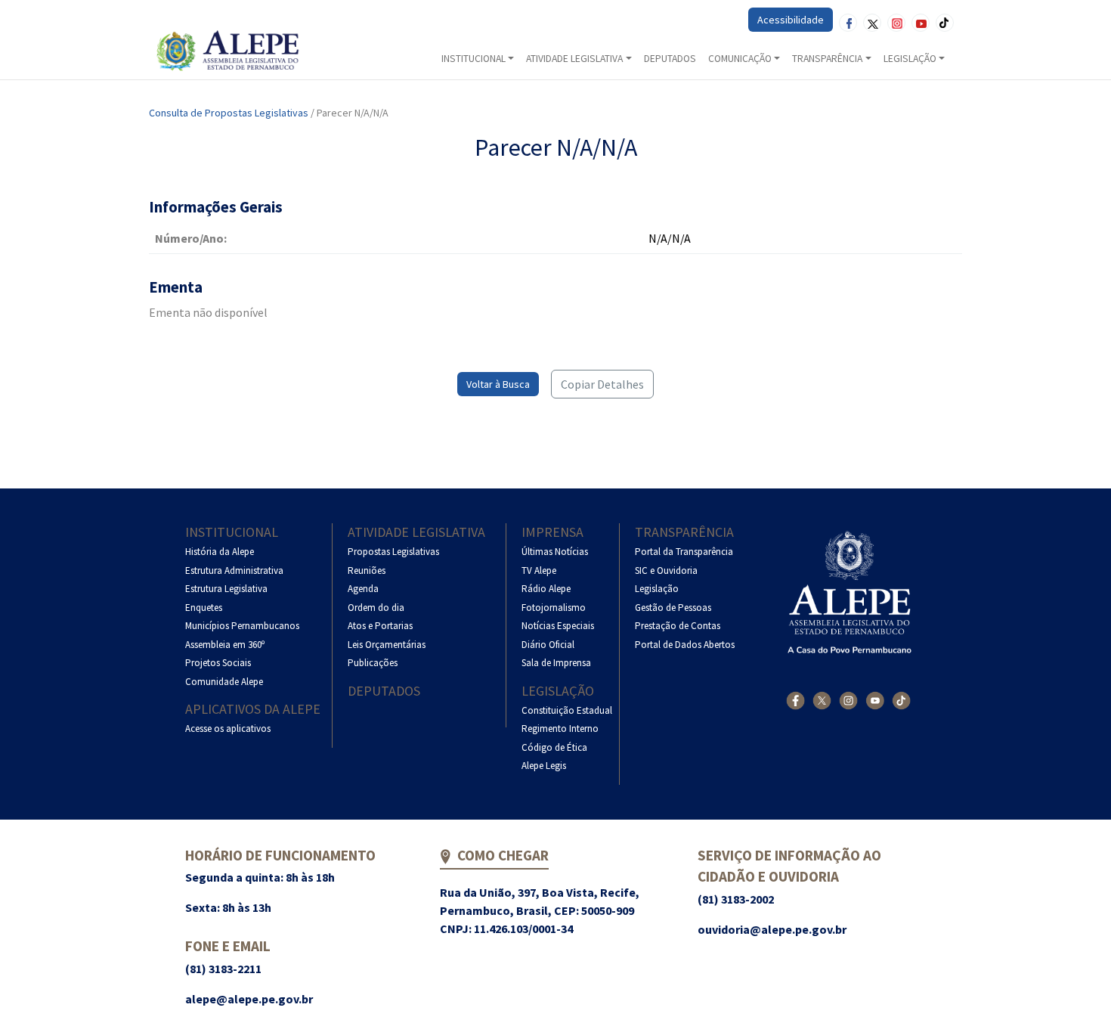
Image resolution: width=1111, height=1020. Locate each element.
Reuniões (366, 570)
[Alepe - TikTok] (901, 700)
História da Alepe (219, 551)
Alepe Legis (543, 765)
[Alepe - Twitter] (821, 700)
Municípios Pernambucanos (242, 625)
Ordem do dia (376, 607)
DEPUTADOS (670, 58)
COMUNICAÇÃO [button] (740, 58)
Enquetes (203, 607)
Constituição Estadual (566, 710)
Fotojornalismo (553, 607)
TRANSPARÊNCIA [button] (827, 58)
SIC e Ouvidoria (666, 570)
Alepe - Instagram (896, 23)
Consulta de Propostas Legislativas (228, 112)
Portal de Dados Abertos (685, 644)
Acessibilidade (790, 19)
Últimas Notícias (554, 551)
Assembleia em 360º (225, 644)
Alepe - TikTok (945, 23)
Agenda (363, 588)
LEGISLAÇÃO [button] (910, 58)
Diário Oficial (547, 644)
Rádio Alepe (546, 588)
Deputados (384, 690)
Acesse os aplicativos (228, 728)
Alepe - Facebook (848, 23)
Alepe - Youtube (920, 23)
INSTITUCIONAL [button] (473, 58)
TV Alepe (538, 570)
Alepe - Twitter (872, 23)
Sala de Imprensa (556, 662)
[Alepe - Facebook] (795, 700)
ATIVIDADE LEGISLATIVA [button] (574, 58)
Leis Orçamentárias (387, 644)
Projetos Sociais (218, 662)
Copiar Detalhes (602, 384)
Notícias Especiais (557, 625)
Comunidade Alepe (224, 681)
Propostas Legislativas (393, 551)
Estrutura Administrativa (234, 570)
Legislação (557, 690)
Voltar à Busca (498, 384)
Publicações (373, 662)
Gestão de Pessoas (673, 607)
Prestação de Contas (677, 625)
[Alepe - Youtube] (874, 700)
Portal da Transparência (684, 551)
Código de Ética (554, 747)
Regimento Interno (560, 728)
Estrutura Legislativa (226, 588)
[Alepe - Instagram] (848, 700)
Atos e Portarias (380, 625)
